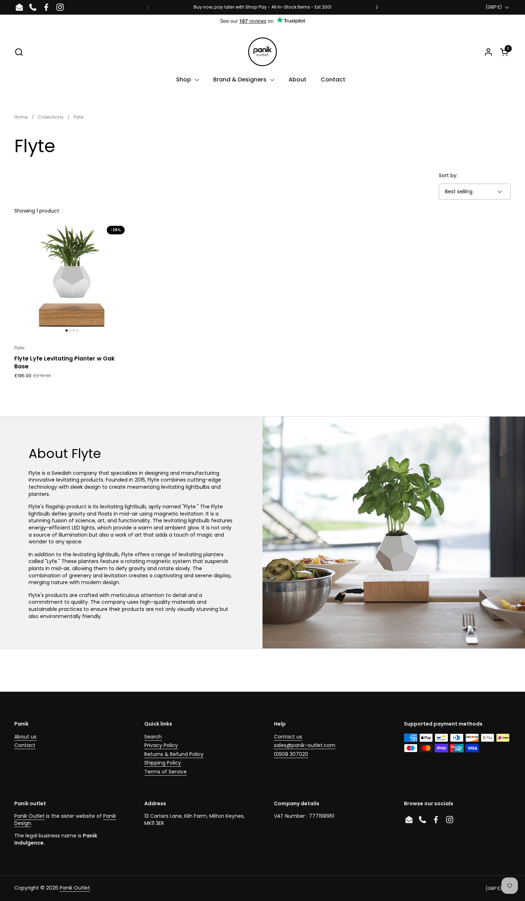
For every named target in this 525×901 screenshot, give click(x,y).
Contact (24, 745)
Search (153, 736)
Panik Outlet (29, 816)
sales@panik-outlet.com (304, 745)
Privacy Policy (161, 745)
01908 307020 (291, 754)
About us (25, 736)
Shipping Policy (162, 762)
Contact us (288, 736)
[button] (18, 52)
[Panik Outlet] (262, 52)
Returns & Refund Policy (174, 754)
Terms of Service (165, 771)
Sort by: (448, 175)
